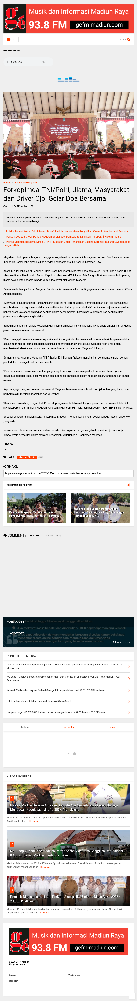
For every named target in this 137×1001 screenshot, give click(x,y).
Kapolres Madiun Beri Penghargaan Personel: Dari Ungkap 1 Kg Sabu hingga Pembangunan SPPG (99, 512)
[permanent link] (32, 206)
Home (6, 182)
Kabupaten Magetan (26, 182)
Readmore (34, 821)
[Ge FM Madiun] (38, 40)
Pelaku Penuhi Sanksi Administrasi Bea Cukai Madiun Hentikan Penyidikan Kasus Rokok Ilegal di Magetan (67, 231)
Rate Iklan (13, 981)
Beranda (12, 975)
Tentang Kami (74, 975)
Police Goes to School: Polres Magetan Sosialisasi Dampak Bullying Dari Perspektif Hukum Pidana (63, 236)
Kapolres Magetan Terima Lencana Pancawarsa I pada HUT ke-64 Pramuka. (34, 514)
